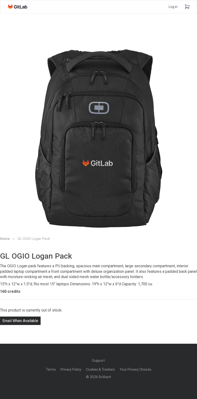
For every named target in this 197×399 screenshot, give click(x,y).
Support (98, 360)
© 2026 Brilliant (98, 377)
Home (5, 239)
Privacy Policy (71, 369)
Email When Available (20, 320)
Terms (51, 369)
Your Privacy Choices (135, 369)
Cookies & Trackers (100, 369)
